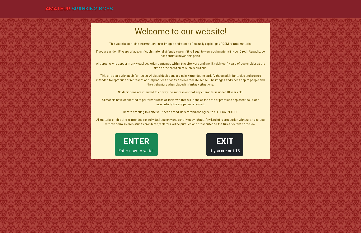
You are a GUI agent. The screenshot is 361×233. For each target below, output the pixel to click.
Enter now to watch (136, 144)
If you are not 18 (225, 144)
